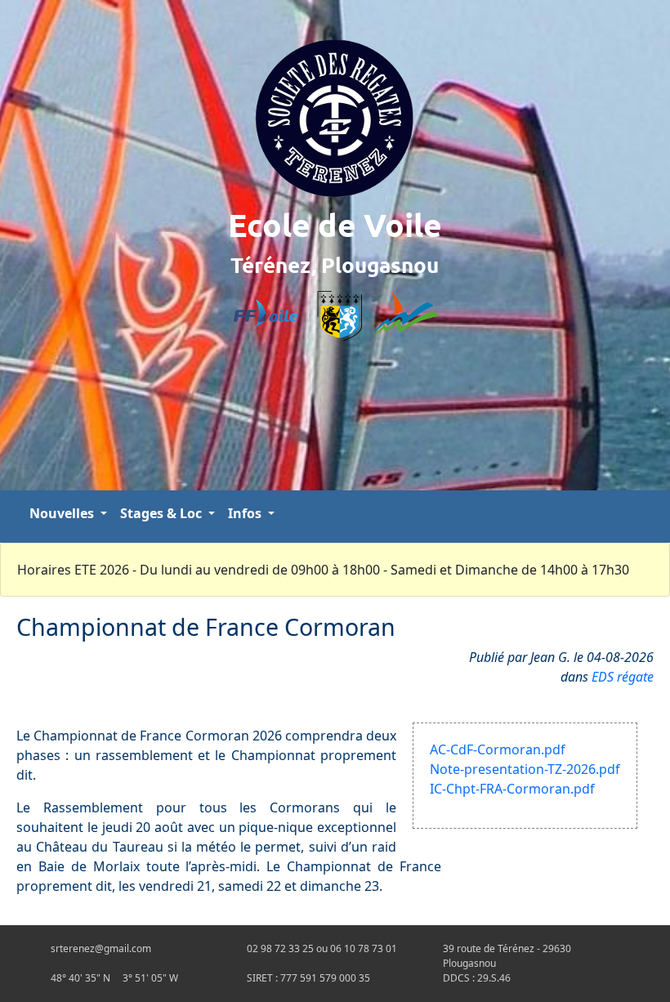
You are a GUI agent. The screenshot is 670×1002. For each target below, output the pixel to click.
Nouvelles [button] (63, 513)
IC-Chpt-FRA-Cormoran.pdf (512, 789)
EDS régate (623, 677)
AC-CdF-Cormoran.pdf (497, 749)
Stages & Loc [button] (162, 513)
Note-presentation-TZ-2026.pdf (525, 769)
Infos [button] (246, 513)
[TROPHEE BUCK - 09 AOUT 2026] (653, 516)
